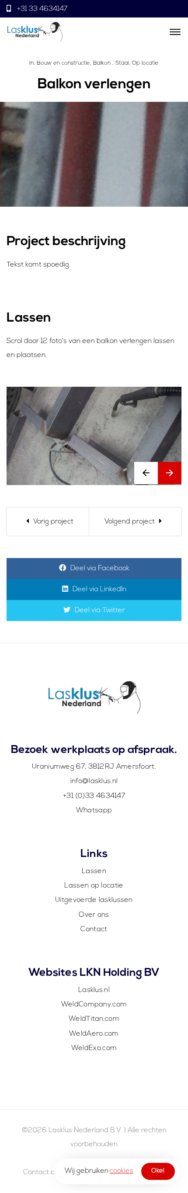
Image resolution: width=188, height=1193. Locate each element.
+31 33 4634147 (41, 9)
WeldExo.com (94, 1048)
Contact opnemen (52, 1172)
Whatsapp (94, 810)
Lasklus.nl (94, 990)
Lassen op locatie (93, 885)
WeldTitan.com (94, 1019)
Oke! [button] (157, 1171)
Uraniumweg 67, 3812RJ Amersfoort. (94, 766)
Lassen (94, 871)
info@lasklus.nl (94, 781)
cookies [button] (121, 1171)
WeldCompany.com (94, 1004)
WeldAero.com (94, 1033)
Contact (93, 929)
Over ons (94, 915)
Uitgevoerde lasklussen (94, 900)
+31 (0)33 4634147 (94, 796)
